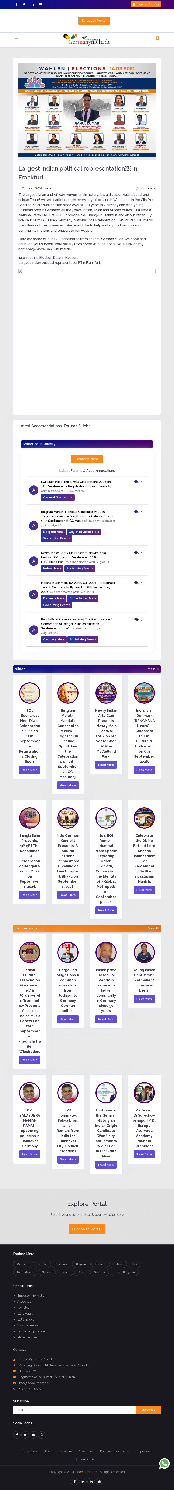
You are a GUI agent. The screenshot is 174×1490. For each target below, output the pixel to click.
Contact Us (87, 1459)
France (99, 1264)
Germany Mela (54, 639)
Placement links (28, 1337)
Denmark (61, 1264)
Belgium (81, 1264)
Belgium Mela (53, 532)
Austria (42, 1264)
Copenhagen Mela (82, 598)
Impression (144, 1451)
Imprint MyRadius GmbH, (35, 1359)
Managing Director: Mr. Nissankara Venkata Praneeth (53, 1365)
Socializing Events (56, 538)
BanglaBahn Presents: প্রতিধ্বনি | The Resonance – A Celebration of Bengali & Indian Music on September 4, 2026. (77, 624)
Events (49, 1451)
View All (153, 668)
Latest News (30, 1451)
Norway (47, 1272)
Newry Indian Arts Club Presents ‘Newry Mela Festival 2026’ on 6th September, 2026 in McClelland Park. (73, 557)
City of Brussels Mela (84, 532)
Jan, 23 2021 (33, 187)
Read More (30, 769)
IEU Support (25, 1319)
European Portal (94, 20)
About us (66, 1451)
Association (25, 1301)
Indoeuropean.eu (86, 1472)
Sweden (99, 1272)
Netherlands (25, 1272)
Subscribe (148, 1409)
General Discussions (58, 497)
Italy (134, 1264)
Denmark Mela (53, 598)
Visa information (28, 1325)
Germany (23, 1264)
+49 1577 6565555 (30, 1389)
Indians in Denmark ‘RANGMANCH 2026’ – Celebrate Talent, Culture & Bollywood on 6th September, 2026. (78, 587)
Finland (118, 1264)
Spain (81, 1272)
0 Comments (148, 188)
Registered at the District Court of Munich (47, 1377)
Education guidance (31, 1331)
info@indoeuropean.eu (34, 1383)
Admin (48, 187)
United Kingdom (124, 1272)
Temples (23, 1307)
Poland (65, 1272)
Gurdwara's (25, 1313)
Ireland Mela (52, 568)
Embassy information (31, 1295)
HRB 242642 (27, 1371)
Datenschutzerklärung (115, 1451)
